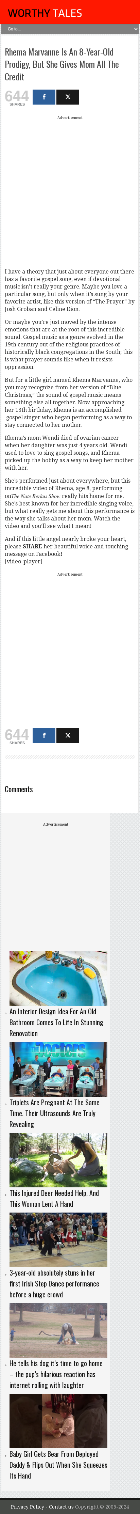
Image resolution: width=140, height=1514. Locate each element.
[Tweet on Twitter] (67, 97)
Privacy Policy (27, 1507)
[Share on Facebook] (44, 97)
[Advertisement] (70, 192)
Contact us (62, 1507)
